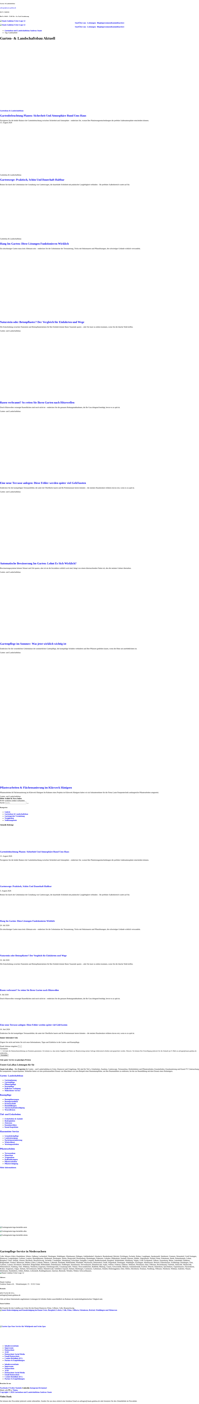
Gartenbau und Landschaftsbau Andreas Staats (23, 31)
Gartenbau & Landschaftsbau (11, 111)
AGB (7, 1352)
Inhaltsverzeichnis (12, 1346)
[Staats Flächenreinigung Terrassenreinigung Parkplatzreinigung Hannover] (17, 1342)
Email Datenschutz (12, 1356)
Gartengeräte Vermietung (15, 816)
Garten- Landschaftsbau (11, 1075)
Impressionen (106, 23)
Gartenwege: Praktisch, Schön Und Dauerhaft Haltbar (32, 179)
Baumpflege (5, 1095)
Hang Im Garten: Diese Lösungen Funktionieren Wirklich (34, 243)
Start (77, 23)
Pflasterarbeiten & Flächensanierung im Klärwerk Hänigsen (36, 787)
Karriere (120, 23)
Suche (2, 803)
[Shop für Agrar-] (17, 1324)
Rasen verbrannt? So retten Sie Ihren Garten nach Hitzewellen (37, 402)
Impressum (9, 1348)
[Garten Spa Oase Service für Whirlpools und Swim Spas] (23, 1326)
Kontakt (114, 23)
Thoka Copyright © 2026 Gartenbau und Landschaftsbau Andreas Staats (26, 1391)
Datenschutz (9, 1350)
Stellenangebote (11, 820)
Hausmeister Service (9, 1131)
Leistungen (91, 23)
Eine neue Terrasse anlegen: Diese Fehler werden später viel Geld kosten (43, 482)
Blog (99, 23)
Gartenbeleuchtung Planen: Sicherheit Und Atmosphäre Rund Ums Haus (43, 115)
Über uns (82, 23)
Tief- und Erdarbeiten (10, 1114)
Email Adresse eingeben (9, 1046)
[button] (83, 23)
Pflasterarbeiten (7, 1149)
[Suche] (28, 803)
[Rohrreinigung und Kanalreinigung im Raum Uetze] (58, 1310)
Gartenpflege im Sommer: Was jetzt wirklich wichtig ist (33, 643)
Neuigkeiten (9, 818)
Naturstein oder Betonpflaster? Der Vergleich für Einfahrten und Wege (42, 322)
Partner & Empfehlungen (15, 1360)
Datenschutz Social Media (15, 1354)
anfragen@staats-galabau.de (8, 8)
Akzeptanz (4, 1049)
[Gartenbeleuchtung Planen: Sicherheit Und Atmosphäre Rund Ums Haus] (59, 109)
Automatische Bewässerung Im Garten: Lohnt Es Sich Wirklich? (38, 563)
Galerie (7, 812)
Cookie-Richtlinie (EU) (13, 1358)
